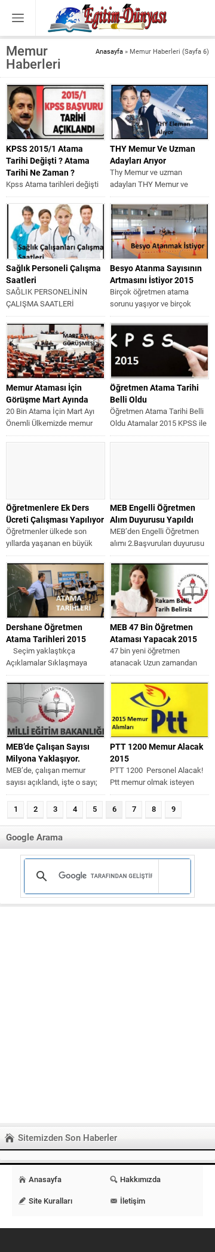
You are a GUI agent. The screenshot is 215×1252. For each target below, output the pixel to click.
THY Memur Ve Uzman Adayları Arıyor (152, 154)
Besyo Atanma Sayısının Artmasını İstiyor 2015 (156, 274)
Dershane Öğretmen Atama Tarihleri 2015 (46, 633)
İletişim (132, 1200)
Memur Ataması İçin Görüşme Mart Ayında (47, 393)
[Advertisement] (107, 1014)
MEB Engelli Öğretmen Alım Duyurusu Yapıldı (152, 513)
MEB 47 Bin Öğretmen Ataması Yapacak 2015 (153, 633)
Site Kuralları (50, 1200)
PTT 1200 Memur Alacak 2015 (156, 752)
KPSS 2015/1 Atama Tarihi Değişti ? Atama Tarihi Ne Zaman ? (48, 160)
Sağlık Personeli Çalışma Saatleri (53, 274)
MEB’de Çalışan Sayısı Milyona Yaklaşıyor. (48, 752)
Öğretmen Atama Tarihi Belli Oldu (154, 393)
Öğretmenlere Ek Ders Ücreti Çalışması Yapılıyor (55, 513)
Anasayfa (109, 52)
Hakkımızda (140, 1179)
